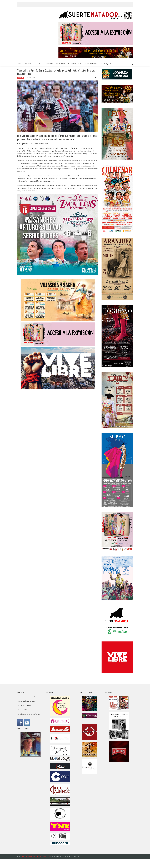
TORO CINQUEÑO (106, 64)
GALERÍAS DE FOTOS (91, 64)
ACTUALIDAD (28, 64)
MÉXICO (20, 78)
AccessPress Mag (74, 856)
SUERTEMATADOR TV (74, 64)
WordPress (60, 856)
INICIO (19, 64)
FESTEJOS (39, 64)
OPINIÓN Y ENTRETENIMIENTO (56, 64)
